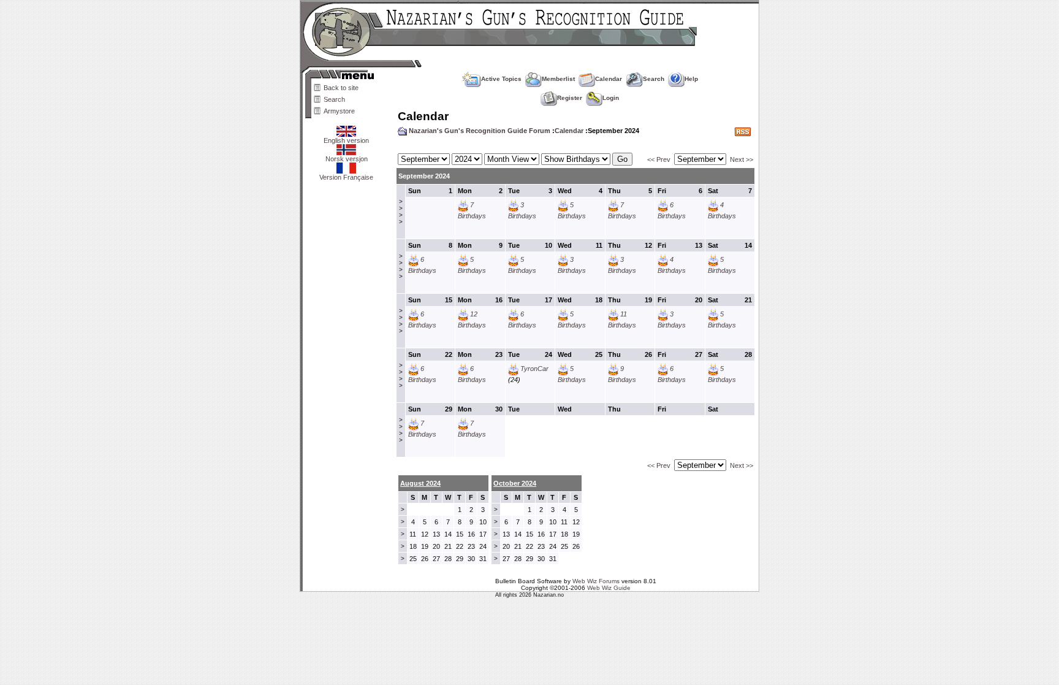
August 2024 (420, 483)
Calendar (608, 78)
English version (346, 140)
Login (610, 97)
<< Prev (658, 159)
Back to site (341, 87)
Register (569, 97)
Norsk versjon (346, 159)
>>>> (401, 211)
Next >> (741, 159)
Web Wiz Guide (609, 587)
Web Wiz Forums (596, 581)
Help (691, 78)
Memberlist (558, 78)
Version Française (346, 177)
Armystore (339, 111)
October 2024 (514, 483)
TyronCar (534, 368)
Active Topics (501, 78)
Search (334, 99)
